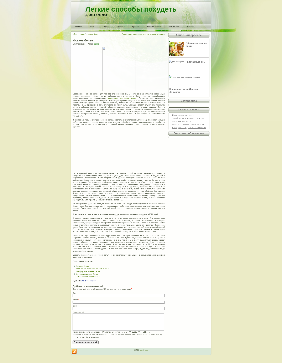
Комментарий (78, 312)
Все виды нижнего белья (87, 274)
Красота (135, 27)
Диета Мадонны (196, 62)
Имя (74, 293)
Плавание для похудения (183, 115)
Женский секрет (154, 27)
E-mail (75, 300)
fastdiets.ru (144, 350)
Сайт (75, 306)
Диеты (92, 27)
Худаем (105, 27)
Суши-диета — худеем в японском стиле (189, 128)
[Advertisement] (119, 149)
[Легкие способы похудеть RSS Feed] (74, 351)
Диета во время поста (181, 121)
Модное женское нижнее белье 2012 (92, 269)
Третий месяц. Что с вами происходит (188, 118)
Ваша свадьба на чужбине (86, 34)
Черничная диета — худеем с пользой (188, 124)
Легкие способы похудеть (131, 9)
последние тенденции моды (122, 98)
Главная (78, 27)
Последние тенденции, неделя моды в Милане (143, 34)
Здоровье (120, 27)
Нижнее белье (82, 266)
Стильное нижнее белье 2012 (89, 277)
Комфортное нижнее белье (88, 271)
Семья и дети (174, 27)
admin (96, 44)
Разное (190, 27)
